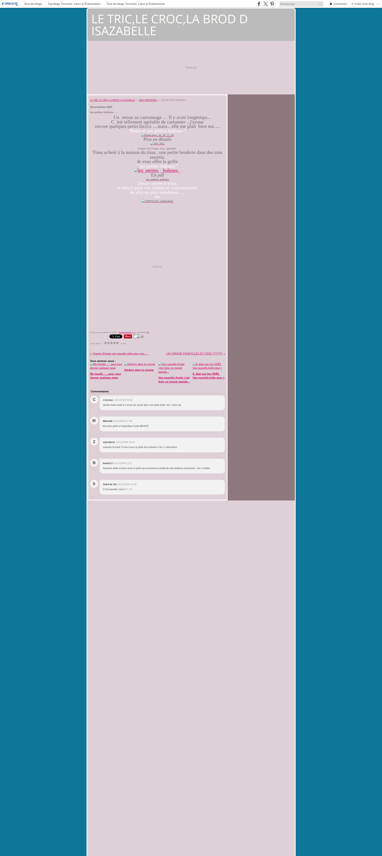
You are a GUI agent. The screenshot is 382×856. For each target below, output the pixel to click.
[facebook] (258, 4)
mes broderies (148, 100)
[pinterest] (272, 4)
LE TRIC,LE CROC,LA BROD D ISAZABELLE (112, 100)
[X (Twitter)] (265, 4)
